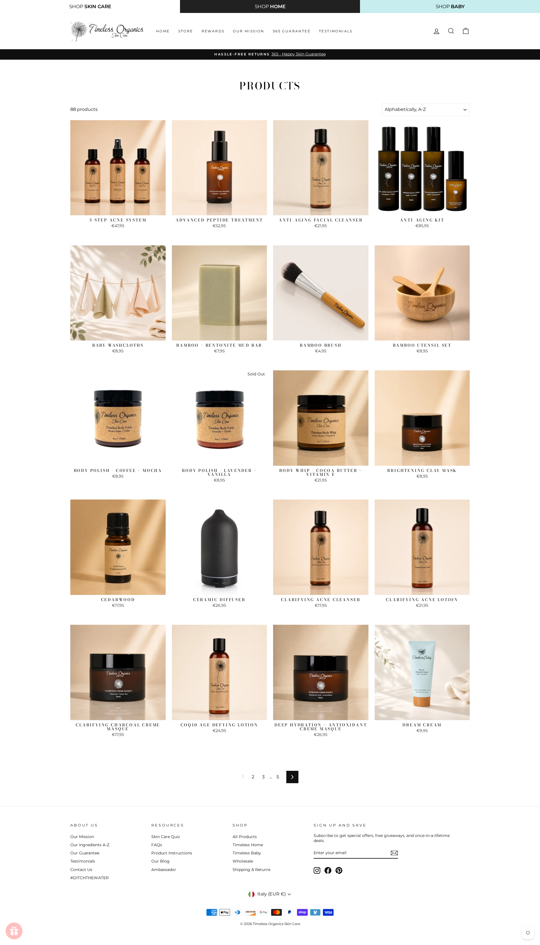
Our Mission (248, 31)
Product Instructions (171, 853)
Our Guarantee (84, 853)
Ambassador (163, 869)
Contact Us (81, 869)
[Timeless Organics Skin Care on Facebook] (328, 870)
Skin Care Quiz (165, 836)
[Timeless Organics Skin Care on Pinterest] (339, 870)
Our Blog (160, 861)
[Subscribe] (394, 853)
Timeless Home (248, 845)
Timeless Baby (247, 853)
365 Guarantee (291, 31)
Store (185, 31)
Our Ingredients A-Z (89, 845)
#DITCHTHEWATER (89, 877)
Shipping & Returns (252, 869)
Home (163, 31)
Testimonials (336, 31)
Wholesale (243, 861)
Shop (90, 6)
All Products (245, 836)
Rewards (213, 31)
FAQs (156, 845)
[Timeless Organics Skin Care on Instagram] (317, 870)
